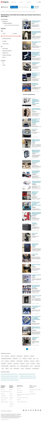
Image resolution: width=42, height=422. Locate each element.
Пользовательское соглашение (35, 389)
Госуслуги (11, 401)
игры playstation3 (35, 368)
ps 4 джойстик (28, 368)
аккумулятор (16, 363)
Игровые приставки (8, 23)
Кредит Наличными (4, 401)
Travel (10, 391)
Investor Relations (32, 393)
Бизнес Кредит (19, 390)
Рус (40, 2)
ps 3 (20, 358)
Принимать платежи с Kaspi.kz (22, 397)
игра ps (27, 363)
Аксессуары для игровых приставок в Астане (9, 374)
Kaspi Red (2, 393)
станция (38, 363)
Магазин (10, 389)
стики (3, 368)
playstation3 (4, 363)
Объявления (5, 7)
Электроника (5, 21)
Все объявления (4, 19)
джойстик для (16, 368)
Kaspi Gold (3, 389)
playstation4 (22, 363)
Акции (10, 399)
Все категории (15, 7)
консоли (22, 368)
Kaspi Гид (18, 399)
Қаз (37, 2)
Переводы (11, 397)
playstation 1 (10, 363)
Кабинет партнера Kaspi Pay (22, 401)
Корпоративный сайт (5, 419)
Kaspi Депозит (3, 395)
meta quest (25, 358)
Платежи (10, 393)
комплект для (15, 358)
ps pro (11, 368)
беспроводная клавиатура (6, 358)
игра (34, 358)
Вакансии (31, 391)
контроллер (33, 363)
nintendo (6, 368)
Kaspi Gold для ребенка (5, 391)
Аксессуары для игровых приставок (11, 25)
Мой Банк (11, 395)
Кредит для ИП (3, 399)
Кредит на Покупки (4, 397)
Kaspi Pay (18, 388)
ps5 (37, 358)
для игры (30, 358)
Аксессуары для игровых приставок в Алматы (26, 374)
